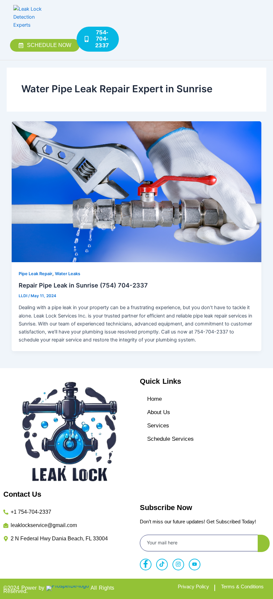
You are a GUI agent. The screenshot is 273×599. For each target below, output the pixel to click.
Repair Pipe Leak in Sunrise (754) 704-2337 (83, 285)
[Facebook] (145, 564)
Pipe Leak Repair (35, 273)
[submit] (264, 543)
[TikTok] (162, 564)
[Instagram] (178, 564)
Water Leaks (67, 273)
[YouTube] (194, 564)
